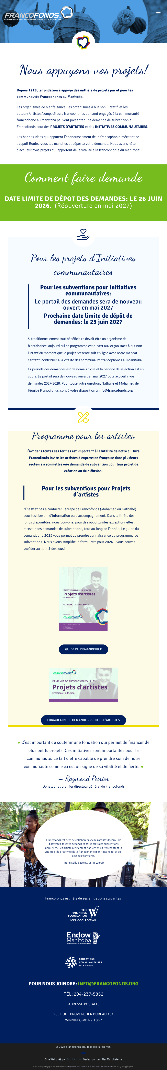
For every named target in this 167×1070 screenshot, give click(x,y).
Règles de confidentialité (78, 1066)
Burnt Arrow (73, 1059)
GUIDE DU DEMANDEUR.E (83, 649)
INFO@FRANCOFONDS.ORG (108, 984)
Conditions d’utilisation (104, 1066)
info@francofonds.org (116, 391)
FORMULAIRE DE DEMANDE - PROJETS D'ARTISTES (83, 720)
